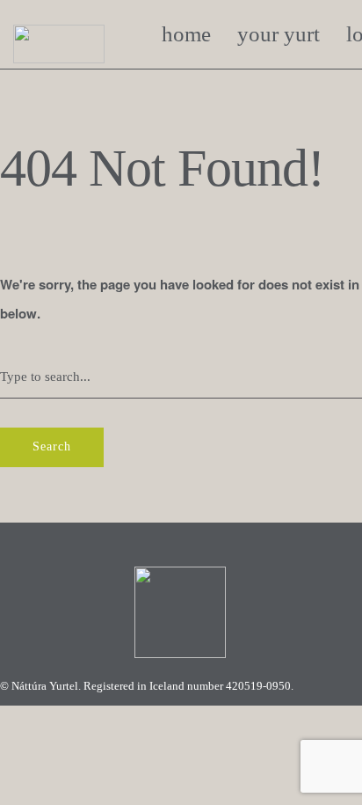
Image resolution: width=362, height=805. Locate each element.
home (186, 34)
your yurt (278, 34)
